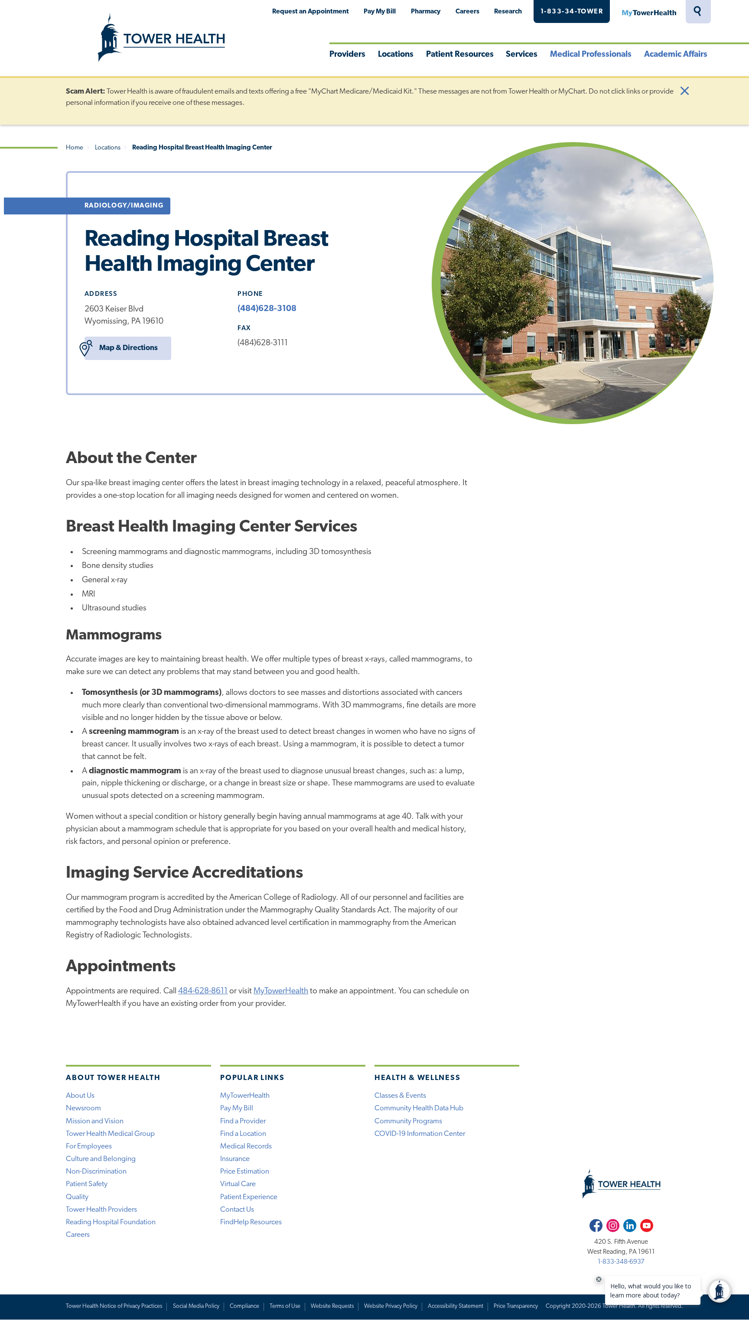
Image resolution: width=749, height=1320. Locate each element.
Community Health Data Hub (418, 1108)
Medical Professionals (591, 55)
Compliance (244, 1306)
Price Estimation (244, 1171)
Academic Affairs (675, 55)
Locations (396, 55)
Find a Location (243, 1134)
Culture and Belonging (101, 1159)
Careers (467, 11)
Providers (347, 55)
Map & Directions (128, 348)
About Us (80, 1095)
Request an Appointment (310, 11)
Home (74, 148)
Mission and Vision (95, 1121)
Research (508, 11)
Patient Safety (86, 1184)
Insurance (235, 1159)
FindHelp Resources (251, 1222)
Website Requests (332, 1306)
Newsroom (83, 1108)
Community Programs (408, 1121)
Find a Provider (243, 1121)
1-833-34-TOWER (572, 11)
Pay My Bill (380, 11)
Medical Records (246, 1146)
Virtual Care (238, 1184)
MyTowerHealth (649, 11)
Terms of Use (285, 1306)
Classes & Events (400, 1095)
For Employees (89, 1146)
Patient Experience (248, 1197)
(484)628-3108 (267, 309)
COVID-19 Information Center (419, 1134)
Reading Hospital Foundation (111, 1222)
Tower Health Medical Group (110, 1134)
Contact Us (237, 1209)
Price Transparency (516, 1306)
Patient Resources (460, 55)
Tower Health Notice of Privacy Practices (114, 1306)
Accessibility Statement (455, 1306)
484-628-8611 (203, 991)
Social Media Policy (196, 1306)
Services (521, 55)
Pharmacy (425, 11)
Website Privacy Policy (390, 1306)
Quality (77, 1197)
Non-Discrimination (96, 1171)
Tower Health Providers (101, 1209)
